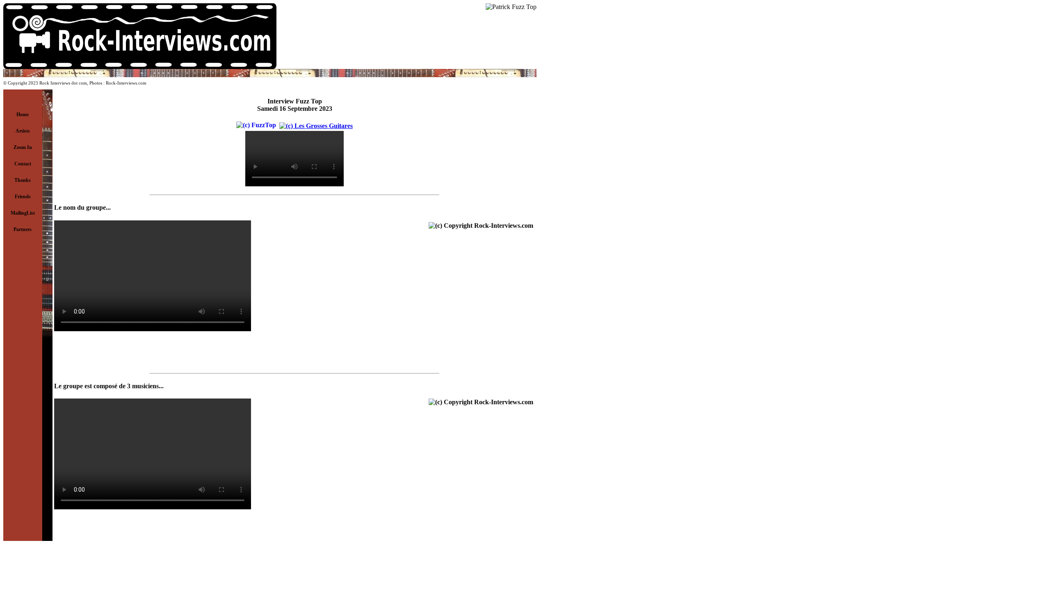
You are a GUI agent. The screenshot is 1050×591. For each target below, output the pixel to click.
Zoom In (23, 147)
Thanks (22, 180)
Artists (23, 131)
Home (22, 114)
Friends (23, 196)
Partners (23, 229)
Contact (22, 164)
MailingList (23, 213)
